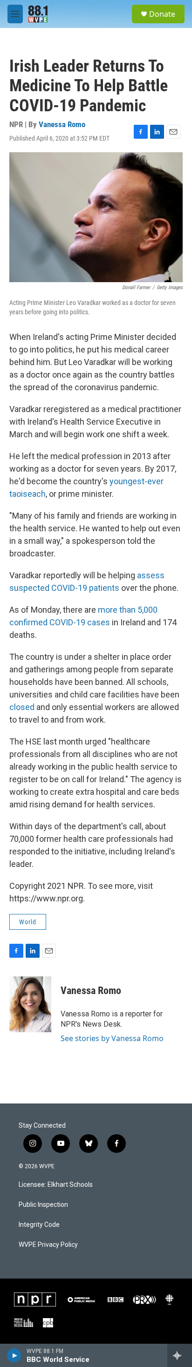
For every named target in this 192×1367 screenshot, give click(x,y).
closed (22, 707)
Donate (162, 14)
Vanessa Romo (62, 124)
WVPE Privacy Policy (48, 1244)
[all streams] (179, 1355)
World (27, 922)
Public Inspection (43, 1204)
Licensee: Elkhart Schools (56, 1184)
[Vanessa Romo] (30, 1004)
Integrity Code (39, 1224)
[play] (14, 1355)
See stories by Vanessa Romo (112, 1038)
